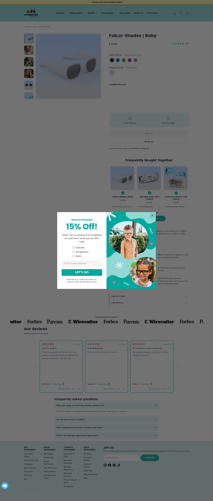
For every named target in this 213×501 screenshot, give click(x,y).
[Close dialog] (152, 215)
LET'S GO (82, 272)
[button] (4, 485)
